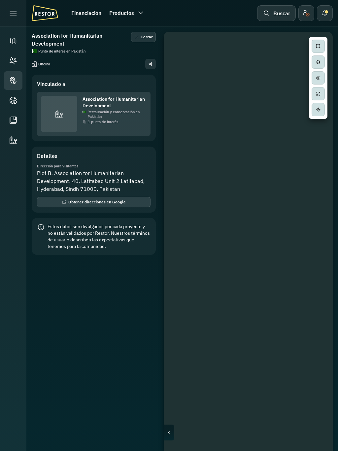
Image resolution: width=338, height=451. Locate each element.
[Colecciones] (13, 120)
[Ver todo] (318, 93)
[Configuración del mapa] (318, 78)
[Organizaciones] (13, 140)
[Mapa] (13, 41)
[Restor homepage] (45, 13)
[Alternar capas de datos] (318, 62)
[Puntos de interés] (13, 80)
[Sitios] (13, 61)
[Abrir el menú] (13, 13)
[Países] (13, 100)
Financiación (86, 13)
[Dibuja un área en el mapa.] (318, 46)
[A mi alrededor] (318, 109)
